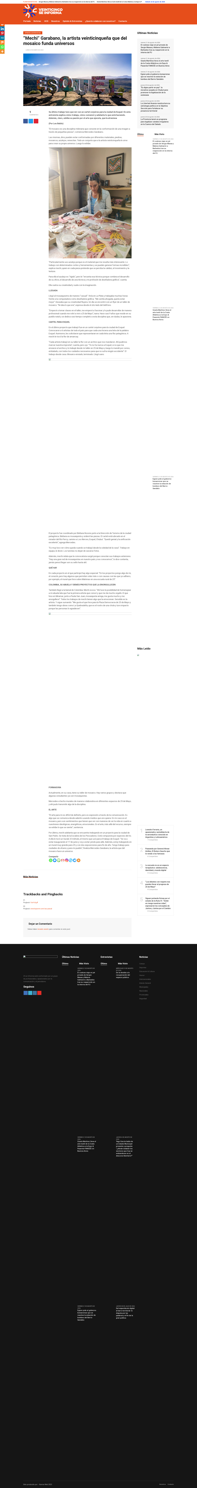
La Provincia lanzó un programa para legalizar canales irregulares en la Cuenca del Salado (154, 122)
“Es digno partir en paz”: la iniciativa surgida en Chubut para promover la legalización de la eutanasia (154, 91)
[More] (78, 860)
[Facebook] (25, 121)
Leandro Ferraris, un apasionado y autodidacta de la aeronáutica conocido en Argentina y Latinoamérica (157, 833)
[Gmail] (62, 860)
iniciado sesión (43, 929)
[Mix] (2, 42)
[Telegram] (74, 860)
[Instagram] (66, 860)
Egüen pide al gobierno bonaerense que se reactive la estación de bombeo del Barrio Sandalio (155, 77)
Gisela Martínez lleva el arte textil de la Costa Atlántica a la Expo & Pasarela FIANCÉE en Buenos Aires (85, 2)
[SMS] (58, 860)
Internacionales (145, 979)
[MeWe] (2, 38)
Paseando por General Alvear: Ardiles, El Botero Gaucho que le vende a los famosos (157, 851)
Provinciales (143, 994)
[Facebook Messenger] (54, 860)
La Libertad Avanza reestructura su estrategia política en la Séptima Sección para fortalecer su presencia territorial (155, 107)
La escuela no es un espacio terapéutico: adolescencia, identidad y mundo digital (157, 868)
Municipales (143, 987)
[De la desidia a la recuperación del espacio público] (107, 1050)
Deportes (142, 967)
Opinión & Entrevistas (33, 33)
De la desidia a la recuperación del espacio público (123, 975)
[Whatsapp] (50, 860)
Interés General (145, 983)
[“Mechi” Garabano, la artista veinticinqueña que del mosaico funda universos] (77, 79)
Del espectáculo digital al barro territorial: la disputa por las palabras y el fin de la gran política (125, 1313)
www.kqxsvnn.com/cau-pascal (41, 909)
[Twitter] (31, 121)
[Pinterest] (36, 121)
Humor (142, 975)
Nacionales (143, 991)
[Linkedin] (2, 28)
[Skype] (70, 860)
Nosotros (162, 1484)
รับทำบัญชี (34, 902)
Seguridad (143, 998)
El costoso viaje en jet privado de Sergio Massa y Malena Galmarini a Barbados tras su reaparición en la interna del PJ (155, 49)
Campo (142, 963)
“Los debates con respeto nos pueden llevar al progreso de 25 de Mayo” (157, 884)
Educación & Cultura (147, 971)
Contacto (171, 1484)
